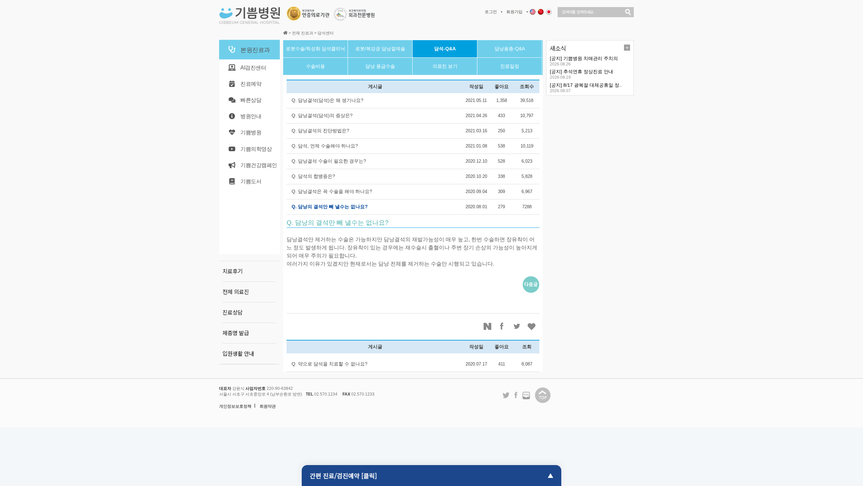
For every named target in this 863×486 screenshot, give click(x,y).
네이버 (487, 326)
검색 (628, 12)
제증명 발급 (235, 333)
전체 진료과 (302, 33)
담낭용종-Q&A (510, 48)
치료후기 (232, 271)
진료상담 (232, 312)
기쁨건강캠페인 (258, 165)
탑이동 (542, 395)
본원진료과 (255, 50)
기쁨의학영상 (256, 149)
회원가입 (514, 11)
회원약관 (268, 406)
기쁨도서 (250, 181)
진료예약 (250, 84)
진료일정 (509, 66)
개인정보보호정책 (235, 406)
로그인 (491, 11)
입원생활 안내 (238, 353)
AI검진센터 (253, 68)
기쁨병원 (250, 132)
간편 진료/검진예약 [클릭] (343, 475)
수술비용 (315, 66)
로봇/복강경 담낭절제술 (380, 48)
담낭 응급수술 (380, 66)
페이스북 (502, 326)
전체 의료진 (235, 292)
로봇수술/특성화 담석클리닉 (315, 48)
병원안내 (250, 116)
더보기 (627, 48)
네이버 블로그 (526, 396)
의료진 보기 (445, 66)
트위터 (517, 326)
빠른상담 (250, 100)
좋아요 (532, 326)
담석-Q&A (445, 48)
